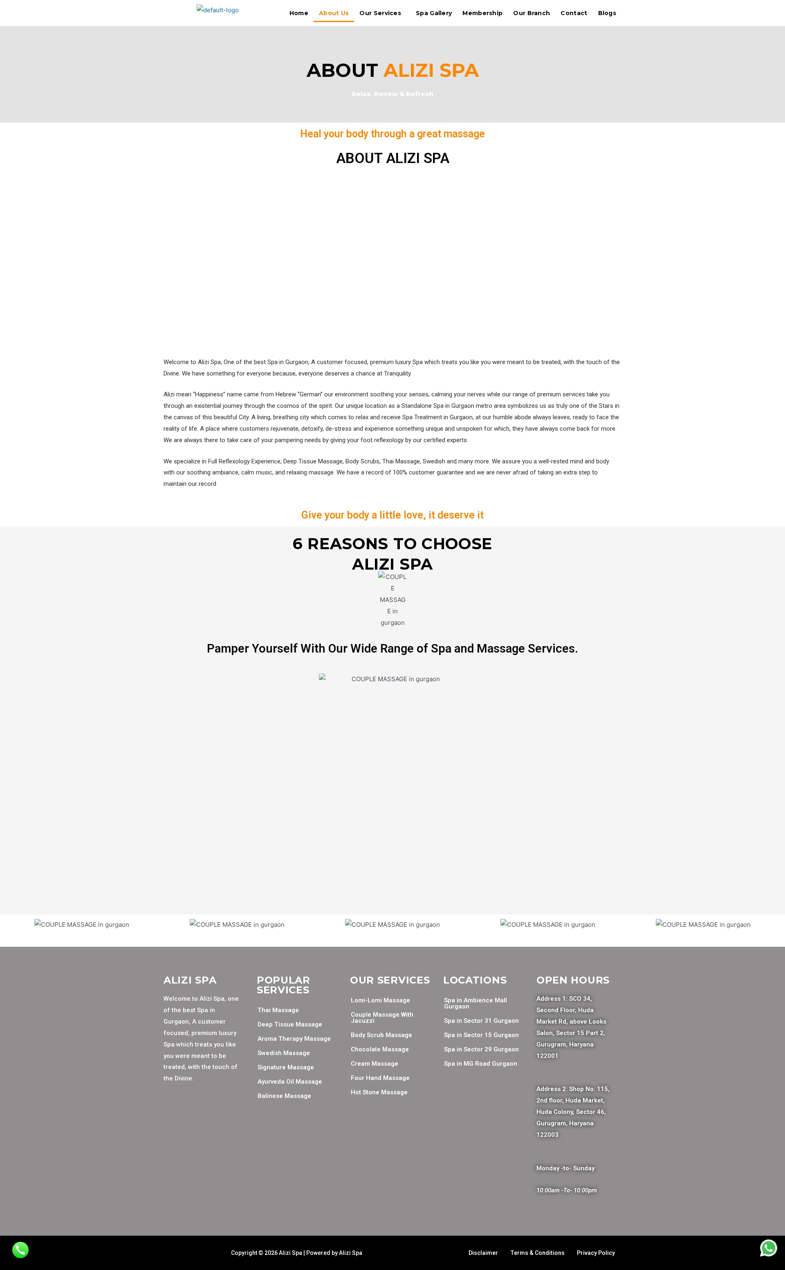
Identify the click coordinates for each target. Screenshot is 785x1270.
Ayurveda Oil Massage (290, 1081)
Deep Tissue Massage (290, 1024)
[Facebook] (174, 1113)
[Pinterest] (174, 1137)
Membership (482, 13)
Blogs (607, 13)
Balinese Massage (284, 1096)
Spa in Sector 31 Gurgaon (481, 1020)
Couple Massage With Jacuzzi (382, 1017)
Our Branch (531, 13)
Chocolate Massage (380, 1049)
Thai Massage (278, 1010)
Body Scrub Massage (381, 1035)
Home (298, 13)
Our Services (380, 13)
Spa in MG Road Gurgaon (480, 1063)
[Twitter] (198, 1113)
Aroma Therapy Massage (294, 1038)
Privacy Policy (596, 1253)
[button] (12, 924)
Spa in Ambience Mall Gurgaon (475, 1003)
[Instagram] (222, 1113)
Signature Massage (286, 1067)
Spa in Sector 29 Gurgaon (481, 1049)
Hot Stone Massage (379, 1092)
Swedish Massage (284, 1053)
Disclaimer (483, 1253)
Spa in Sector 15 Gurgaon (481, 1035)
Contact (574, 13)
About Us (334, 13)
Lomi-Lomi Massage (380, 1000)
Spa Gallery (434, 13)
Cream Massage (374, 1063)
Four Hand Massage (380, 1078)
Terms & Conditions (537, 1253)
